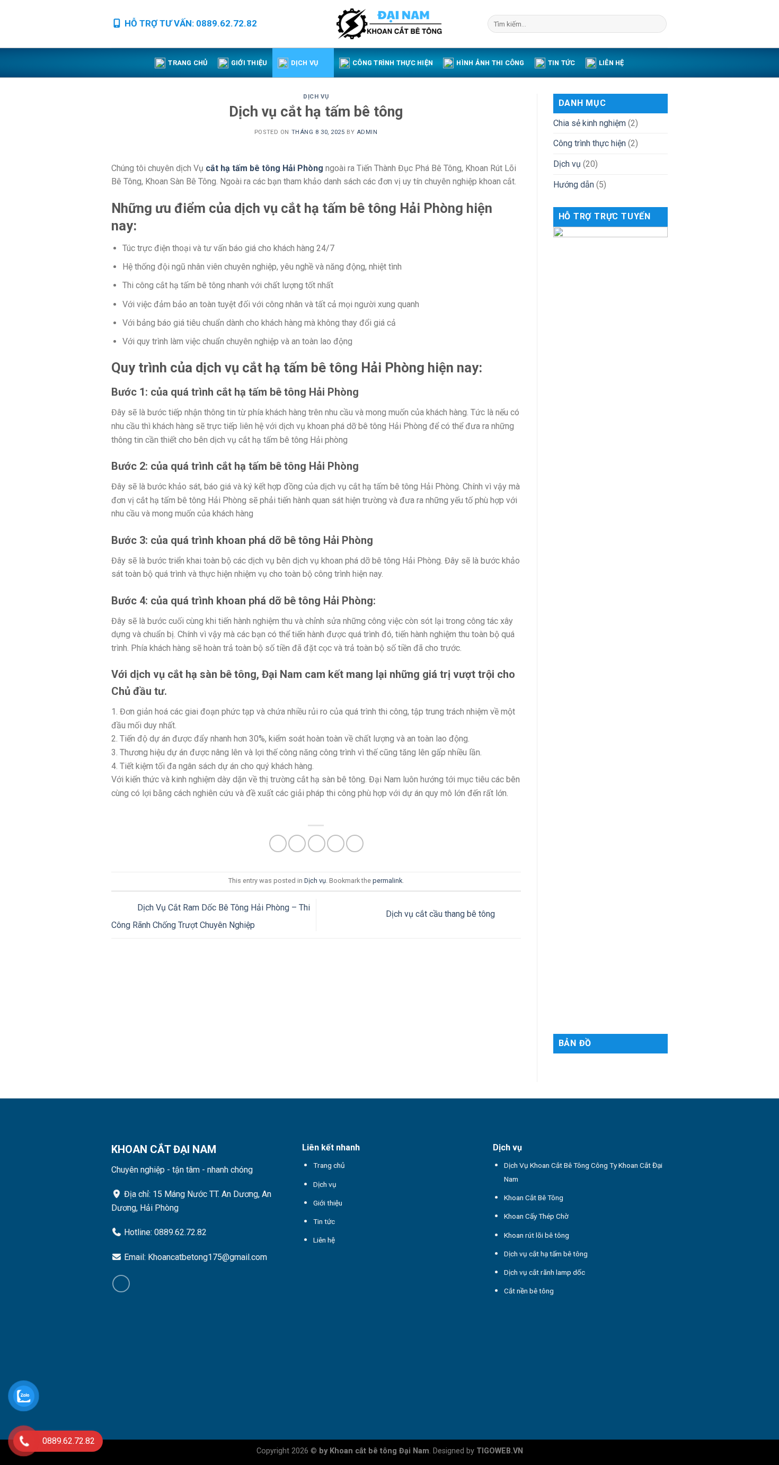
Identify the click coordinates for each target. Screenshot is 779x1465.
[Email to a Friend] (316, 843)
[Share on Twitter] (297, 843)
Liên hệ (611, 63)
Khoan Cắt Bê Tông (533, 1197)
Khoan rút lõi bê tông (536, 1235)
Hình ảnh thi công (490, 63)
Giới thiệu (249, 63)
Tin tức (562, 63)
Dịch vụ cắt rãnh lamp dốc (544, 1272)
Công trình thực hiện (392, 63)
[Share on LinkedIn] (355, 843)
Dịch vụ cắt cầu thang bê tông (441, 914)
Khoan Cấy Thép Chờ (536, 1216)
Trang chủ (187, 63)
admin (367, 132)
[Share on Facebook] (278, 843)
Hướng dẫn (573, 185)
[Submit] (657, 24)
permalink (387, 881)
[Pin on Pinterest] (335, 843)
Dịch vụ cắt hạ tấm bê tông (546, 1253)
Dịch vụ (304, 63)
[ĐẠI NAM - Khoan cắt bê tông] (389, 23)
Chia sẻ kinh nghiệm (589, 123)
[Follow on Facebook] (121, 1283)
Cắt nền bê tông (529, 1291)
